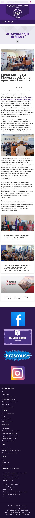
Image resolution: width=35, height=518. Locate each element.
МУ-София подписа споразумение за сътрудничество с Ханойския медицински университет (16, 237)
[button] (2, 2)
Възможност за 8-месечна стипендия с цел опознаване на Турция (17, 297)
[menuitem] (30, 2)
